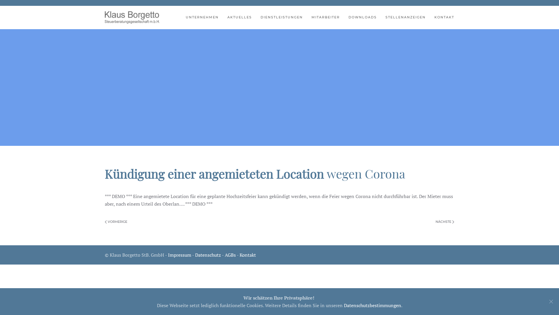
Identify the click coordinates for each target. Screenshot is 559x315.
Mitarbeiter (326, 17)
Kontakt (444, 17)
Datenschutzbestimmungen (372, 305)
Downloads (363, 17)
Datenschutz (208, 255)
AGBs (230, 255)
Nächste (444, 222)
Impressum (179, 255)
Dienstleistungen (282, 17)
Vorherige (117, 222)
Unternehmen (202, 17)
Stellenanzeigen (405, 17)
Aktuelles (239, 17)
